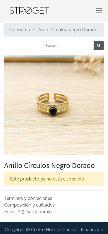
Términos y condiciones (28, 198)
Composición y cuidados (29, 205)
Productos (19, 29)
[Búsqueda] (99, 45)
